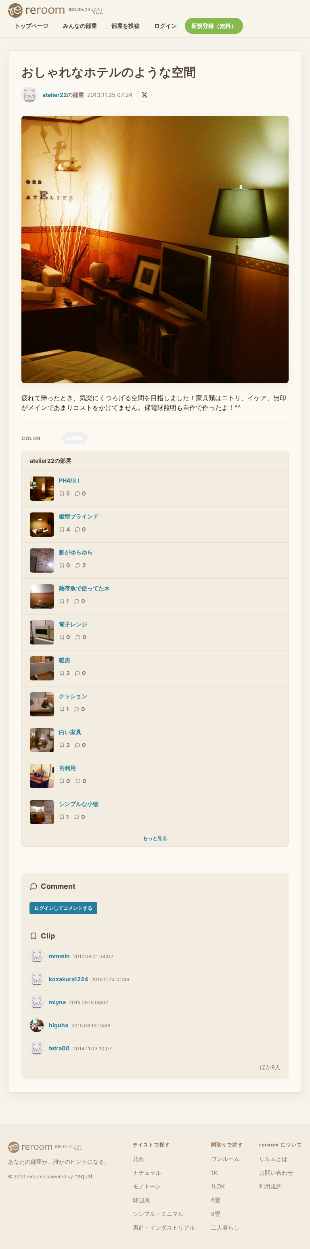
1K (214, 1172)
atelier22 (54, 94)
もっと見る (155, 838)
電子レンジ (73, 624)
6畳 (215, 1200)
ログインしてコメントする (63, 908)
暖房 (64, 660)
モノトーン (147, 1186)
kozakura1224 (68, 979)
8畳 (215, 1213)
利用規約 (270, 1186)
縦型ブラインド (78, 516)
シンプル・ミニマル (158, 1213)
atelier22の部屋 (50, 460)
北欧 (138, 1158)
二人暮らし (225, 1227)
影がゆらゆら (76, 552)
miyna (57, 1002)
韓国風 (141, 1200)
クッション (73, 696)
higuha (58, 1025)
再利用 (67, 767)
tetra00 (59, 1048)
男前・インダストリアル (164, 1227)
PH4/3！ (70, 480)
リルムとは (273, 1158)
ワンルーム (225, 1158)
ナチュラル (147, 1172)
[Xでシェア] (144, 95)
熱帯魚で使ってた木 (84, 588)
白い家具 (70, 731)
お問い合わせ (276, 1172)
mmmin (59, 956)
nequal (83, 1176)
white (74, 438)
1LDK (218, 1186)
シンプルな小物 (78, 803)
